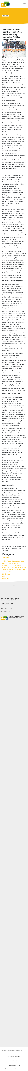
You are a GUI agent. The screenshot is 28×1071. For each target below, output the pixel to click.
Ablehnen (14, 1061)
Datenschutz (8, 1068)
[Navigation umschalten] (24, 4)
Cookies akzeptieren (14, 1056)
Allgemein (5, 557)
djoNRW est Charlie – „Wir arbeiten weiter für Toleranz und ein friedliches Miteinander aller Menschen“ (7, 569)
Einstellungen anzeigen (14, 1065)
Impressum (20, 1068)
